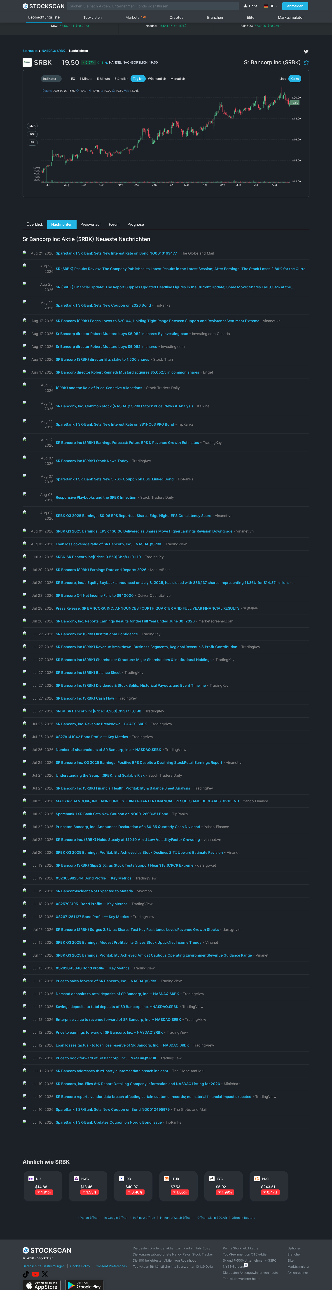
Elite (250, 17)
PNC (265, 1179)
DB (128, 1179)
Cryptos (176, 17)
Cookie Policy (80, 1266)
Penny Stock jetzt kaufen (241, 1248)
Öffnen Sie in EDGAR (212, 1217)
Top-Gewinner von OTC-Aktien (245, 1254)
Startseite (30, 51)
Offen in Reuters (243, 1217)
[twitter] (306, 51)
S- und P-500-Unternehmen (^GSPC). (250, 1260)
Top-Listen (92, 17)
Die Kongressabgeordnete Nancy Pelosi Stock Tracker (173, 1254)
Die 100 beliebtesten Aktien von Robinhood (164, 1260)
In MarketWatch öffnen (176, 1217)
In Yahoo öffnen (88, 1217)
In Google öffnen (116, 1217)
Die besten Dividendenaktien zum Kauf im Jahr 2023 (171, 1248)
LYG (220, 1179)
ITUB (175, 1179)
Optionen (294, 1248)
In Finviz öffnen (144, 1217)
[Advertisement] (166, 210)
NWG (85, 1179)
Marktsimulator (291, 17)
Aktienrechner (298, 1272)
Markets (136, 17)
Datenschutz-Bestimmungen (44, 1266)
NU (38, 1179)
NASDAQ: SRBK (53, 51)
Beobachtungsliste (44, 17)
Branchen (215, 17)
